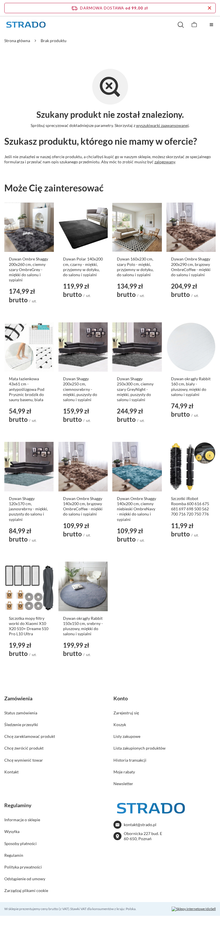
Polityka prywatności (23, 867)
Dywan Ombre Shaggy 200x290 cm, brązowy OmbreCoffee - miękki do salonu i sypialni (191, 266)
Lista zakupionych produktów (139, 748)
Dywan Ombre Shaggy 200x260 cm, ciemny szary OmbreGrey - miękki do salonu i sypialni (28, 269)
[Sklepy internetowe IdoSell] (194, 909)
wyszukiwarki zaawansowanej (162, 125)
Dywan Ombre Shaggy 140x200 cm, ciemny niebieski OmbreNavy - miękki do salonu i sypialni (136, 509)
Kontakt (11, 771)
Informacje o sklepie (22, 819)
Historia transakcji (129, 760)
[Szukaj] (180, 24)
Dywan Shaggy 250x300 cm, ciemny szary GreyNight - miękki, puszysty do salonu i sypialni (135, 389)
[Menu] (211, 24)
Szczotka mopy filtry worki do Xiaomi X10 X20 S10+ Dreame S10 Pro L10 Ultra (28, 626)
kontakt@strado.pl (140, 824)
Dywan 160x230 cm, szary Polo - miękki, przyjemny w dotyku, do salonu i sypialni (135, 266)
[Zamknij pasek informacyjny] (209, 8)
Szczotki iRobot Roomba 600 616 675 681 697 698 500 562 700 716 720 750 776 (190, 506)
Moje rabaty (124, 771)
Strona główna (17, 40)
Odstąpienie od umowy (24, 878)
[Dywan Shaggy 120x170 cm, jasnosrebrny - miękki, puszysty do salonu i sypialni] (29, 466)
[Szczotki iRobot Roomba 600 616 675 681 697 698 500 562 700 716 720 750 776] (191, 466)
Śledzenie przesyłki (21, 724)
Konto (120, 698)
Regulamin (13, 855)
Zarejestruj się (126, 712)
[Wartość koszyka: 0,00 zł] (194, 24)
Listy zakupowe (126, 736)
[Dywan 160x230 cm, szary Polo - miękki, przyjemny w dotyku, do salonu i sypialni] (137, 227)
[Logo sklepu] (25, 24)
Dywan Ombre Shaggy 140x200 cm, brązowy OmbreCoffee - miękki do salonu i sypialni (83, 506)
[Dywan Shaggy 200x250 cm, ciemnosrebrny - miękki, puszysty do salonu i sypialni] (83, 347)
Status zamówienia (20, 712)
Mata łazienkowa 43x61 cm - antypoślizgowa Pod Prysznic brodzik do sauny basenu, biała (26, 389)
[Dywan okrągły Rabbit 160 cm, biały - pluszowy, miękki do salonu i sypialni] (191, 347)
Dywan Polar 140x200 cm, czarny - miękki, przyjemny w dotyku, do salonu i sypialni (83, 266)
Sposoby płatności (20, 843)
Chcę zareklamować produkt (29, 736)
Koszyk (119, 724)
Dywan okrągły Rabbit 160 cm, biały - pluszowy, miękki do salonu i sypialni (191, 386)
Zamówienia (18, 698)
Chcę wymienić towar (23, 760)
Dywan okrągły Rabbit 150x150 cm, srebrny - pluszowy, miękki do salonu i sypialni (83, 626)
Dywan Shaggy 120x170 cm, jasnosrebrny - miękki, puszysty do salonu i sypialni (28, 509)
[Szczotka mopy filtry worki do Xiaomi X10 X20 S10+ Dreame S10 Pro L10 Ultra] (29, 586)
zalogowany (164, 161)
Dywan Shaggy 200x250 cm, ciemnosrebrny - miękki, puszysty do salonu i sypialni (80, 389)
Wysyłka (11, 831)
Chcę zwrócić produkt (24, 748)
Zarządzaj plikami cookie (26, 890)
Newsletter (123, 783)
